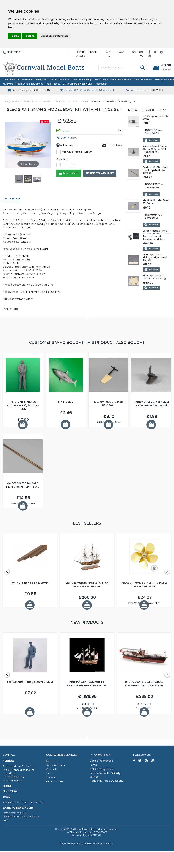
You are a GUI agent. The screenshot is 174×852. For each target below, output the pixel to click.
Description (11, 199)
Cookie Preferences (101, 760)
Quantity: (62, 159)
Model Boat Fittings (81, 79)
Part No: (61, 137)
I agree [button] (15, 35)
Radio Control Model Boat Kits (43, 101)
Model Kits (27, 79)
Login (93, 52)
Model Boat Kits (11, 79)
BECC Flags (101, 79)
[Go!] (142, 67)
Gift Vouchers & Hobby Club (77, 83)
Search (121, 52)
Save (46, 121)
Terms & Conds (55, 765)
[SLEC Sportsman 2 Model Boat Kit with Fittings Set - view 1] (19, 179)
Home (6, 101)
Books (56, 83)
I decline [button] (29, 35)
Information (101, 83)
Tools (48, 83)
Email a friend (114, 145)
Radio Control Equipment (29, 83)
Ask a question (69, 145)
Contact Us (137, 53)
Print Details (10, 309)
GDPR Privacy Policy (101, 769)
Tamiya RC (41, 79)
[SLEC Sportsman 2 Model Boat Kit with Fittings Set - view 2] (28, 179)
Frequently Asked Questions (106, 780)
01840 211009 (10, 791)
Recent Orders (80, 53)
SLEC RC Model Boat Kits (72, 101)
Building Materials (164, 79)
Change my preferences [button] (54, 35)
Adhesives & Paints (120, 79)
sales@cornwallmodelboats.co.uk (23, 802)
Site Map (51, 777)
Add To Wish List (101, 173)
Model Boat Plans (142, 79)
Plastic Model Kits (59, 79)
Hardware (8, 83)
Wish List (108, 53)
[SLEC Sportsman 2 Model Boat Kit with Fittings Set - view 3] (37, 179)
